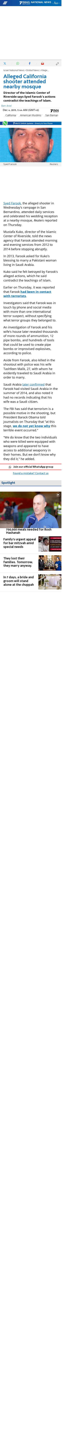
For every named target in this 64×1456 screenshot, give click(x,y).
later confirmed (33, 384)
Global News (32, 70)
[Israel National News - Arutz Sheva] (35, 3)
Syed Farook (12, 203)
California (10, 115)
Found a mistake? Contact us (30, 473)
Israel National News (13, 70)
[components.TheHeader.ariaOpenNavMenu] (10, 3)
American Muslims (30, 115)
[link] (30, 513)
